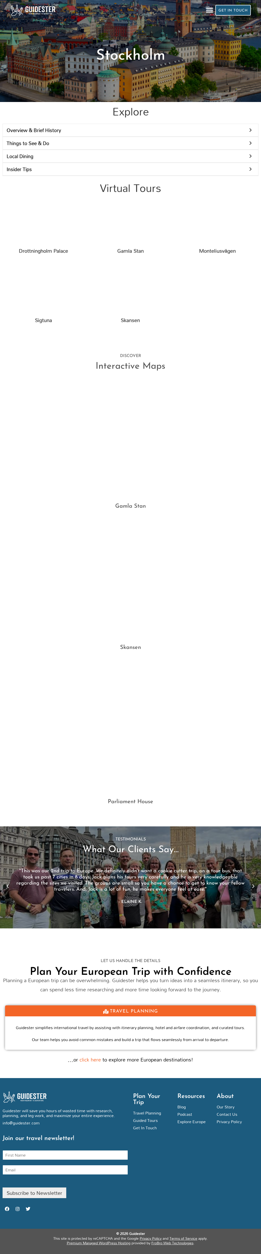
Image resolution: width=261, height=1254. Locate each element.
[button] (209, 10)
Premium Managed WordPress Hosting (98, 1242)
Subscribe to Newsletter (34, 1193)
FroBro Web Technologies (172, 1242)
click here (90, 1059)
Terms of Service (183, 1238)
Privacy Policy (151, 1238)
